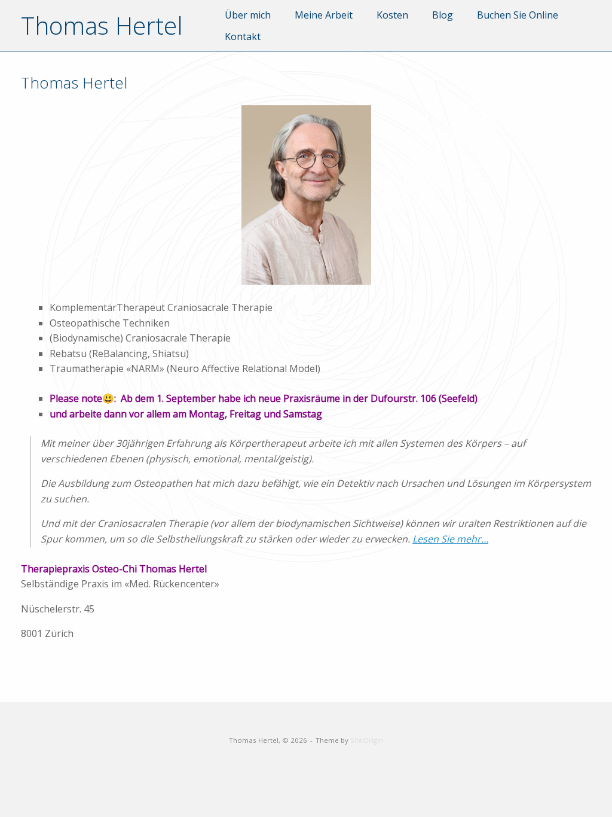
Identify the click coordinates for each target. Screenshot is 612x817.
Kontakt (243, 36)
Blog (442, 15)
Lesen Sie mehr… (450, 538)
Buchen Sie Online (517, 15)
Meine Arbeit (324, 15)
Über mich (248, 15)
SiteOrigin (366, 740)
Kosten (392, 15)
